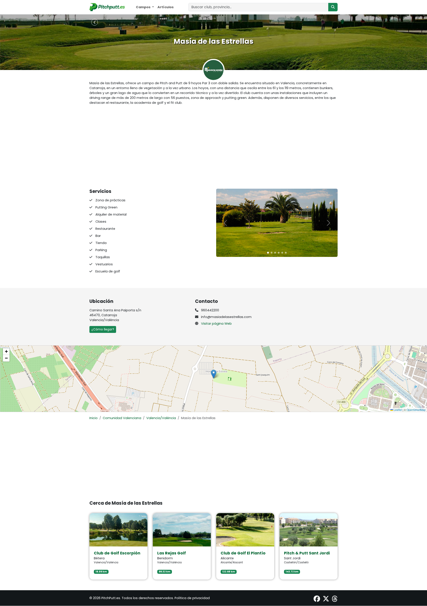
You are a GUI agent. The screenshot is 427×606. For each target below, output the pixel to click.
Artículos (165, 7)
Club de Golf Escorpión (117, 553)
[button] (213, 374)
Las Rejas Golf (171, 553)
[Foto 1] (271, 253)
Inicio (93, 418)
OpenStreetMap (416, 410)
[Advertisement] (213, 147)
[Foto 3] (279, 253)
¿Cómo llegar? (102, 329)
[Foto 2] (275, 253)
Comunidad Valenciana (122, 418)
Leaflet (397, 410)
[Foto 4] (282, 253)
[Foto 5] (286, 253)
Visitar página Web (216, 323)
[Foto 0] (268, 253)
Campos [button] (143, 7)
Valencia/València (161, 418)
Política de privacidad (192, 598)
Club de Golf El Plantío (243, 553)
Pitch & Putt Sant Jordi (307, 553)
